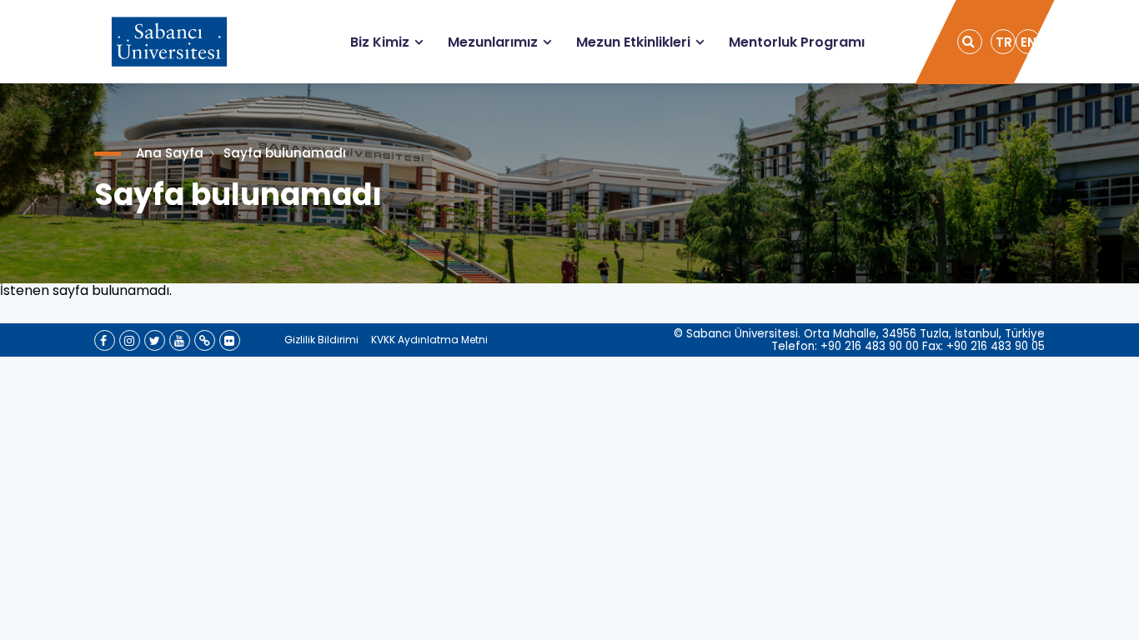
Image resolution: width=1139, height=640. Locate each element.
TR (1004, 42)
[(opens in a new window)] (104, 340)
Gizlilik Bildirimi (321, 339)
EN (1028, 42)
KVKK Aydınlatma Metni (429, 339)
